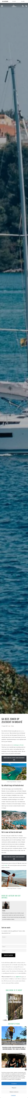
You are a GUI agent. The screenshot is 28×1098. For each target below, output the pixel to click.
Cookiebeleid (13, 1095)
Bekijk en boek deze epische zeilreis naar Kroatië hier (14, 759)
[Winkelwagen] (26, 6)
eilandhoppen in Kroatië (18, 745)
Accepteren (14, 1083)
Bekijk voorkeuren (14, 1092)
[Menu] (2, 6)
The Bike (23, 1)
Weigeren (14, 1087)
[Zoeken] (22, 6)
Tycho (12, 726)
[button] (26, 1069)
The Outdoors (5, 1)
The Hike (14, 1)
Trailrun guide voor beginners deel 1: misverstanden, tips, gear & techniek (14, 1048)
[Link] (14, 5)
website (5, 865)
